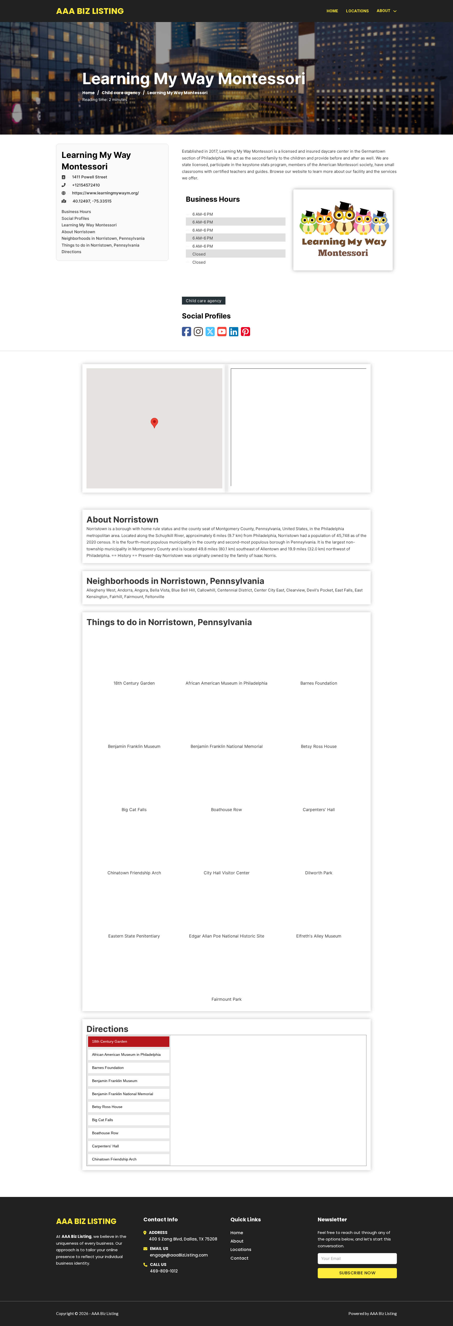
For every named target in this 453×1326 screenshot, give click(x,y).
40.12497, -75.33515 (92, 201)
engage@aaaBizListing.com (179, 1255)
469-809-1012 (164, 1271)
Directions (71, 251)
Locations (357, 11)
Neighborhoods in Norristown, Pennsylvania (103, 238)
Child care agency (121, 92)
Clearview (295, 590)
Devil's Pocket (320, 590)
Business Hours (76, 211)
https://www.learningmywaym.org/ (105, 192)
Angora (141, 590)
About (237, 1241)
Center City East (269, 590)
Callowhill (206, 590)
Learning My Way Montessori (89, 224)
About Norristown (78, 231)
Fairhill (116, 596)
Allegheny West (101, 590)
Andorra (124, 590)
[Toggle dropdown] (395, 11)
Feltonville (154, 596)
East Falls (344, 590)
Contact (239, 1258)
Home (332, 11)
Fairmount (133, 596)
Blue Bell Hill (183, 590)
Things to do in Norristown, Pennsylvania (100, 245)
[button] (154, 423)
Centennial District (234, 590)
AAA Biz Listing (90, 11)
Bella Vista (159, 590)
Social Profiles (75, 218)
